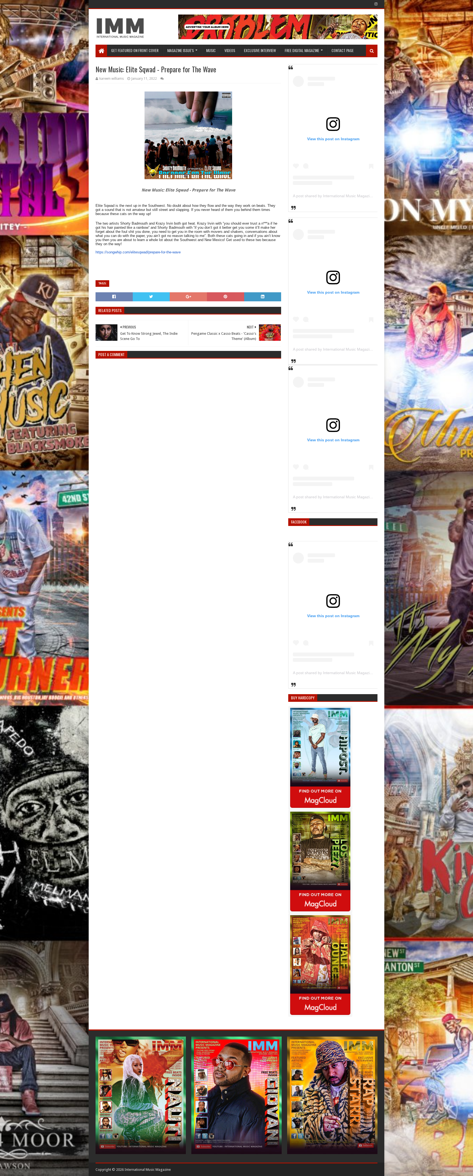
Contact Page (342, 50)
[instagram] (375, 4)
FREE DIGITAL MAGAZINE (302, 50)
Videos (229, 50)
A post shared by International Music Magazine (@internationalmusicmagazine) (361, 196)
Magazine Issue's (180, 50)
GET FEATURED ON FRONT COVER (134, 50)
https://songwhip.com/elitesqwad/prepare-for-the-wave (138, 252)
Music (211, 50)
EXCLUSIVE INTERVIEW (260, 50)
